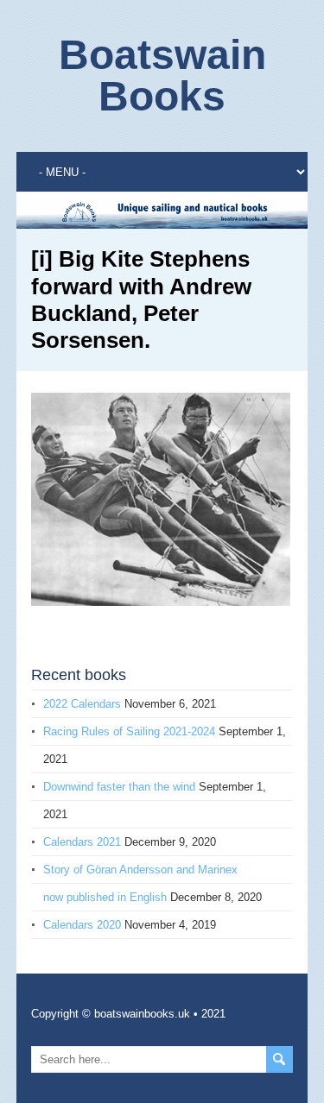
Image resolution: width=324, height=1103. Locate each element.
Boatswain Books (162, 75)
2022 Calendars (82, 703)
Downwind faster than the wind (119, 786)
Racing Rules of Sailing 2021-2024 (129, 731)
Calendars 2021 (82, 841)
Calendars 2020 (82, 924)
